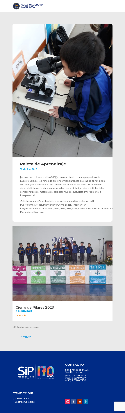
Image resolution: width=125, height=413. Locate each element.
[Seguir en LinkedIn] (86, 401)
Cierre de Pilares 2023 (35, 307)
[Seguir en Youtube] (79, 401)
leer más (21, 315)
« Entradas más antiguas (25, 327)
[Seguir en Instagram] (67, 401)
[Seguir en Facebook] (73, 401)
